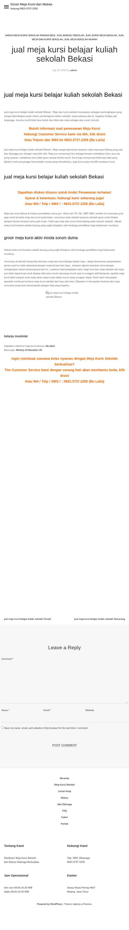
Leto (75, 904)
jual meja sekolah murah (80, 39)
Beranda (64, 778)
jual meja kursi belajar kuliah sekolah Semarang (99, 619)
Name (5, 710)
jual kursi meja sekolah (101, 35)
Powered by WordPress (49, 904)
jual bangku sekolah (70, 35)
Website (89, 710)
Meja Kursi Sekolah (64, 784)
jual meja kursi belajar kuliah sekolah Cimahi (27, 619)
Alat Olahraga (64, 804)
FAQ (64, 810)
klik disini (50, 346)
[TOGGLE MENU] (6, 6)
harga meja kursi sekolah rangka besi (30, 35)
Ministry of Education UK (29, 350)
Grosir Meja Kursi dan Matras (31, 4)
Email (47, 710)
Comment (7, 659)
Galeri (64, 817)
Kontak (64, 823)
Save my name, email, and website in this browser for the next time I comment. (46, 728)
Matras (64, 797)
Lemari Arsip (64, 791)
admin (73, 70)
